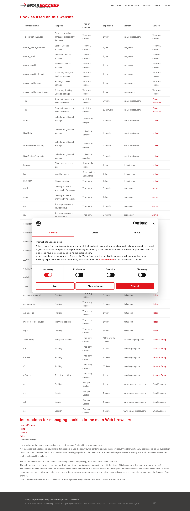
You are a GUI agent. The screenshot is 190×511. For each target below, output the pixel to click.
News (157, 6)
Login (167, 6)
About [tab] (137, 232)
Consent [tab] (53, 232)
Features (116, 6)
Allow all (135, 286)
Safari (22, 436)
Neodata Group (159, 339)
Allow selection (95, 286)
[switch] (79, 275)
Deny (55, 286)
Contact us (74, 500)
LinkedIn (156, 120)
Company (29, 500)
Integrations (132, 6)
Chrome (23, 432)
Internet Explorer (27, 425)
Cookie (65, 500)
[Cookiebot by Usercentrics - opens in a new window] (135, 223)
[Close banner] (154, 224)
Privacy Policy (41, 500)
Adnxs (155, 188)
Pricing (147, 6)
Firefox (23, 429)
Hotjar (155, 295)
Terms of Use (55, 500)
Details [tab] (95, 232)
